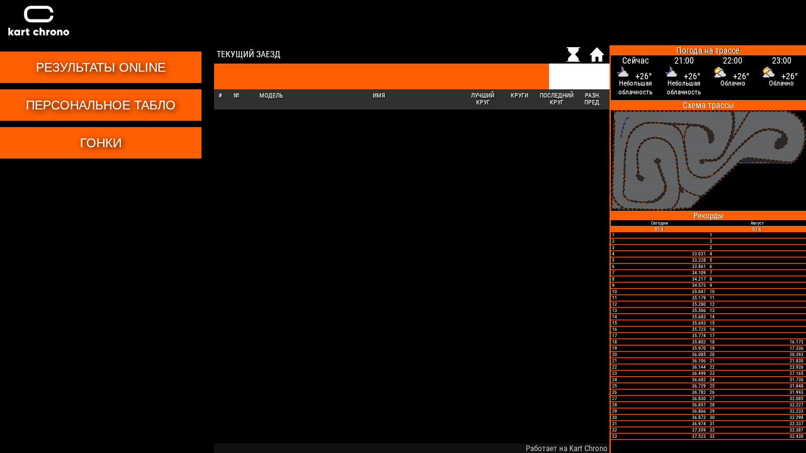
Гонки (101, 143)
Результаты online (101, 67)
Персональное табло (101, 105)
